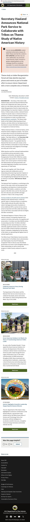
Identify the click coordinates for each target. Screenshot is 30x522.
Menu (27, 5)
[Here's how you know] (15, 1)
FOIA (2, 489)
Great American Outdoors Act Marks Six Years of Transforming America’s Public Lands (15, 339)
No (11, 444)
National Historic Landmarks (9, 119)
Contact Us (4, 465)
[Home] (2, 5)
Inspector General (5, 494)
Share (24, 14)
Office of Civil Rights (6, 475)
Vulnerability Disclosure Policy (9, 499)
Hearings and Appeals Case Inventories (11, 491)
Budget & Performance (7, 484)
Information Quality (6, 472)
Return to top (4, 454)
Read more (15, 304)
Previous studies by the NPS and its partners (13, 197)
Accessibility (4, 462)
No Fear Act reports (6, 496)
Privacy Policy (4, 477)
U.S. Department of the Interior (14, 5)
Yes (6, 444)
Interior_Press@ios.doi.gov (22, 97)
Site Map (3, 480)
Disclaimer (4, 470)
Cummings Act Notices (7, 486)
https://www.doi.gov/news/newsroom (16, 67)
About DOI (3, 460)
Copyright (3, 467)
